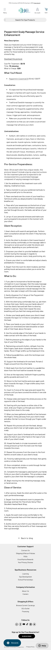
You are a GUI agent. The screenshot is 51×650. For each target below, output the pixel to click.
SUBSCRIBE (26, 636)
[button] (4, 9)
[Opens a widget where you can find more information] (42, 646)
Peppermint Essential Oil (18, 79)
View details (37, 3)
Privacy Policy (30, 647)
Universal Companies (17, 647)
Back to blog (27, 538)
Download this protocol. (13, 59)
